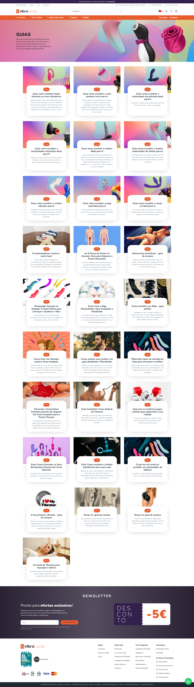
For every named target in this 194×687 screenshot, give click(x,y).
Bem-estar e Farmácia (143, 657)
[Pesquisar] (120, 11)
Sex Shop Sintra (161, 662)
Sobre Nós (46, 5)
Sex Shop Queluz (162, 677)
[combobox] (96, 11)
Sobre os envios (103, 653)
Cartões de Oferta (21, 5)
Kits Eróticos (140, 660)
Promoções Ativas (162, 649)
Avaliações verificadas (122, 660)
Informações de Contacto (80, 684)
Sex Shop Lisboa (162, 669)
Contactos (101, 649)
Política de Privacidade (131, 684)
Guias (38, 5)
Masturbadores (141, 664)
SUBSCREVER (69, 622)
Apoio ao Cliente (173, 5)
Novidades (159, 653)
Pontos (31, 5)
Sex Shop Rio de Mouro (164, 666)
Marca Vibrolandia (142, 668)
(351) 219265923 (156, 5)
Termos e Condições (95, 684)
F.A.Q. (100, 657)
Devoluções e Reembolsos (110, 684)
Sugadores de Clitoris (143, 649)
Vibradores (139, 653)
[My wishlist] (171, 11)
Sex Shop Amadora (163, 673)
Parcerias (118, 668)
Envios (121, 684)
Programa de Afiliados (122, 657)
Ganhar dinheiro (120, 664)
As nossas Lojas (120, 653)
